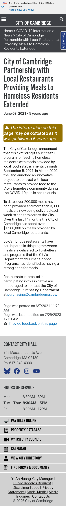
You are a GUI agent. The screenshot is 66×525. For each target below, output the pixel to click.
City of (22, 23)
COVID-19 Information (33, 31)
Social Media (37, 492)
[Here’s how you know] (2, 7)
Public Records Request (32, 483)
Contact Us (41, 496)
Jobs (35, 487)
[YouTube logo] (37, 372)
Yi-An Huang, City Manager (32, 478)
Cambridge (40, 23)
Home (8, 31)
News (7, 35)
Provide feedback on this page (33, 323)
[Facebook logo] (17, 372)
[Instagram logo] (27, 372)
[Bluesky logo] (8, 372)
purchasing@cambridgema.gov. (32, 294)
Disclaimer (21, 487)
